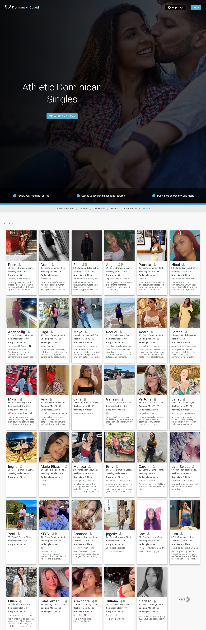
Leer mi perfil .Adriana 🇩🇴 (19, 346)
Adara (143, 332)
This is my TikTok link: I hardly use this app (83, 620)
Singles (114, 208)
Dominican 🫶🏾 (79, 615)
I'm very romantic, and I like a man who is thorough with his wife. (152, 486)
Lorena (177, 332)
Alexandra (81, 601)
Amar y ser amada (147, 480)
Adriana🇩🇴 (16, 332)
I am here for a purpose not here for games (21, 615)
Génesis (112, 399)
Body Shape (130, 208)
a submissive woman (116, 551)
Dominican (99, 208)
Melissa (79, 466)
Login (196, 7)
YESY (45, 534)
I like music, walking (115, 619)
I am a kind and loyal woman (184, 548)
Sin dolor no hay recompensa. (54, 413)
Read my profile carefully (19, 279)
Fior (76, 265)
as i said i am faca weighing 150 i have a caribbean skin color (152, 618)
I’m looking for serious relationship (184, 413)
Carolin (144, 466)
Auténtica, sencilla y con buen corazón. (119, 346)
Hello (10, 548)
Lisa (174, 534)
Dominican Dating (65, 208)
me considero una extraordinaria (86, 346)
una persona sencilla (115, 548)
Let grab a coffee (146, 413)
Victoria (145, 399)
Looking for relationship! (84, 548)
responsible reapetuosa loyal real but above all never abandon (184, 486)
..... (9, 480)
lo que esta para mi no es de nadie (184, 480)
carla (77, 399)
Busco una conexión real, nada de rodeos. (119, 480)
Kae (142, 534)
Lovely (43, 480)
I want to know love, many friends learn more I (152, 548)
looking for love (47, 346)
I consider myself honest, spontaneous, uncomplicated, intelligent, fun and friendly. (86, 554)
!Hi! (42, 548)
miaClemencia (52, 601)
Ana (44, 399)
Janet (176, 399)
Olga (44, 332)
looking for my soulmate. (84, 480)
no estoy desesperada (83, 413)
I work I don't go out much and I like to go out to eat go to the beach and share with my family (119, 420)
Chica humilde (112, 615)
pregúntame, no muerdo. (150, 346)
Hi (9, 551)
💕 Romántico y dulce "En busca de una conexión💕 (21, 413)
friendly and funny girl (149, 551)
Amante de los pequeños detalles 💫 (184, 346)
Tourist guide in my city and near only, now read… (86, 279)
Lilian (12, 601)
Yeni (11, 534)
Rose (12, 265)
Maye (77, 332)
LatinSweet (180, 466)
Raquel (111, 332)
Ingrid (13, 466)
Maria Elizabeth (52, 466)
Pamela (145, 265)
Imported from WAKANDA (117, 279)
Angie (111, 265)
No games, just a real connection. (184, 279)
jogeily (111, 534)
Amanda (80, 534)
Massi (13, 399)
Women (84, 208)
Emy (109, 466)
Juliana (112, 601)
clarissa (145, 601)
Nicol (175, 265)
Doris (45, 265)
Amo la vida (46, 279)
